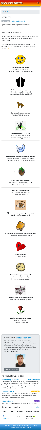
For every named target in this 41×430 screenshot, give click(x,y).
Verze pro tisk (35, 407)
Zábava (9, 12)
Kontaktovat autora (12, 369)
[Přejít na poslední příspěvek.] (34, 416)
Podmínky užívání (25, 427)
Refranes (5, 418)
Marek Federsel (23, 338)
